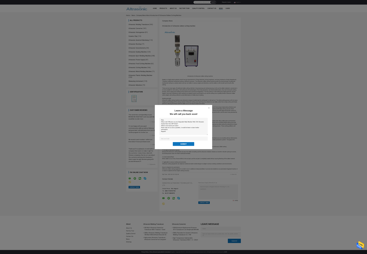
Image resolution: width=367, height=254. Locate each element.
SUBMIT (183, 144)
